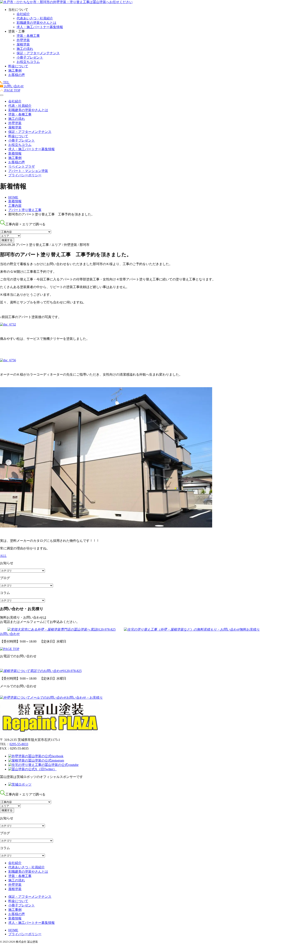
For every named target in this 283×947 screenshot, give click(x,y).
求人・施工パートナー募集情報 (40, 27)
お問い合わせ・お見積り (84, 697)
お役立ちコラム (28, 62)
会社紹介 (23, 14)
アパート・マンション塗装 (28, 171)
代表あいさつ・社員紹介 (35, 18)
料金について (18, 66)
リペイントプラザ (21, 166)
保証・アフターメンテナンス (38, 53)
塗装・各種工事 (28, 35)
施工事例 (15, 70)
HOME (13, 930)
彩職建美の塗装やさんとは (36, 22)
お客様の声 (16, 75)
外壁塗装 (23, 40)
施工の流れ (25, 48)
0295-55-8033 (19, 744)
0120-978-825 (106, 629)
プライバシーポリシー (24, 175)
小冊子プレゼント (30, 57)
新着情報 (15, 153)
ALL (3, 556)
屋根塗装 (23, 44)
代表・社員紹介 (19, 105)
